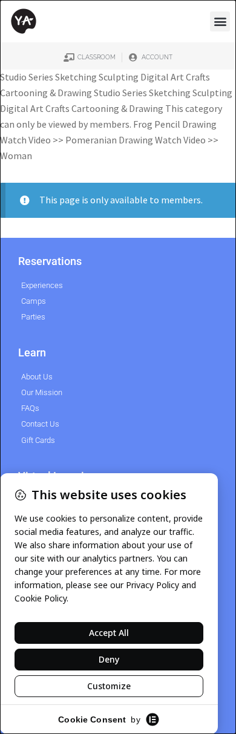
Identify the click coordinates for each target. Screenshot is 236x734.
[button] (220, 21)
